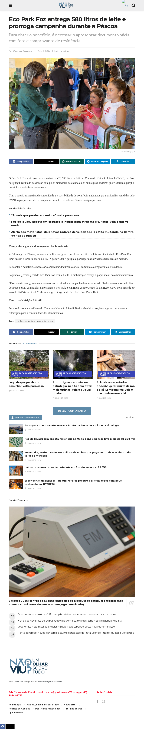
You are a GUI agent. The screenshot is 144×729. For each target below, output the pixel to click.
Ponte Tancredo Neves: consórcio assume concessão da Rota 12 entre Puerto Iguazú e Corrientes (76, 632)
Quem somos (16, 712)
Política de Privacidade (48, 708)
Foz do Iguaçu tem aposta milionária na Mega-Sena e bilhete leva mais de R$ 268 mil (80, 438)
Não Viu (20, 681)
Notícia (130, 417)
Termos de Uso (74, 708)
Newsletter (70, 704)
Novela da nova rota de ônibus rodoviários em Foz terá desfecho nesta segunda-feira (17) (70, 620)
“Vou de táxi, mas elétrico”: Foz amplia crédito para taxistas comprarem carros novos (67, 614)
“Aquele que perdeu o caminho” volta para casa (45, 215)
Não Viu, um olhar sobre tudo (43, 704)
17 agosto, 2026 (33, 443)
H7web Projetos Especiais (50, 681)
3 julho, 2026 (104, 398)
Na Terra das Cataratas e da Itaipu (27, 374)
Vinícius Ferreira (22, 51)
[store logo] (125, 5)
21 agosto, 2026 (33, 460)
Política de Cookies (19, 708)
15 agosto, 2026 (33, 430)
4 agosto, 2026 (17, 391)
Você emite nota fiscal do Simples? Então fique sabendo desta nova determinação (66, 626)
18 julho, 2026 (61, 398)
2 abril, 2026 (44, 51)
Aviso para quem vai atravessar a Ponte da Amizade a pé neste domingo (72, 425)
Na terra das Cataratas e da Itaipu (35, 321)
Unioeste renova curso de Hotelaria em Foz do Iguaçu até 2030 (66, 467)
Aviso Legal (15, 704)
